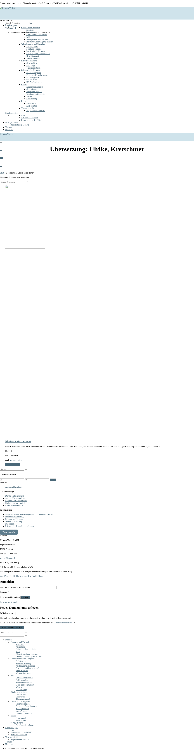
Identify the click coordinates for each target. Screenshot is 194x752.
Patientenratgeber (33, 72)
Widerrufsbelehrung (13, 521)
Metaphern (30, 32)
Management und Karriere (37, 39)
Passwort (4, 592)
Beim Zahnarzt (32, 56)
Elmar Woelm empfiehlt (15, 505)
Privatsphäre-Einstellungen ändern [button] (19, 526)
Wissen (29, 96)
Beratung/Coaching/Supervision (39, 42)
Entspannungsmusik (34, 87)
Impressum (9, 524)
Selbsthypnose (32, 46)
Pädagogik (30, 65)
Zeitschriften (31, 106)
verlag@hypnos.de (8, 558)
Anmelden (25, 597)
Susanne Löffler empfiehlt (16, 500)
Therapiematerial (33, 68)
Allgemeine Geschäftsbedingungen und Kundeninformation (30, 514)
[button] (6, 21)
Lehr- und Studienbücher (36, 34)
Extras (23, 101)
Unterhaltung (31, 99)
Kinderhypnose (32, 77)
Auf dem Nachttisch (29, 118)
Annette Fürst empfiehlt (15, 498)
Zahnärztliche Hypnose (31, 70)
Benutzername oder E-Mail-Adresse (16, 587)
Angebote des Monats (35, 110)
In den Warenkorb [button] (12, 464)
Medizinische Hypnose (36, 51)
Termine (8, 127)
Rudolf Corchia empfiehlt (16, 503)
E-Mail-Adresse (7, 613)
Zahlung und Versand (14, 519)
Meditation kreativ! (34, 91)
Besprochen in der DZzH (31, 120)
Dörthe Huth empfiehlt (14, 496)
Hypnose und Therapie (30, 27)
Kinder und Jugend (29, 61)
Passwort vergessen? (8, 602)
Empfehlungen (11, 113)
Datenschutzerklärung (14, 517)
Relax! (24, 84)
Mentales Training (33, 49)
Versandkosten (16, 460)
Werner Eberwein (33, 58)
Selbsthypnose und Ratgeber (33, 44)
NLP (28, 37)
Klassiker (30, 30)
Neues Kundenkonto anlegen (12, 627)
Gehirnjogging (32, 89)
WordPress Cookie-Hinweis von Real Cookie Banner (22, 576)
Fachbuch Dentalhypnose (37, 75)
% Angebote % (27, 108)
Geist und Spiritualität (35, 94)
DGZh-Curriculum (34, 82)
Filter (53, 480)
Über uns (9, 129)
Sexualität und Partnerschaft (38, 53)
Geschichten (31, 63)
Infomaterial (31, 103)
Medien (8, 25)
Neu (23, 115)
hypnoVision (31, 80)
